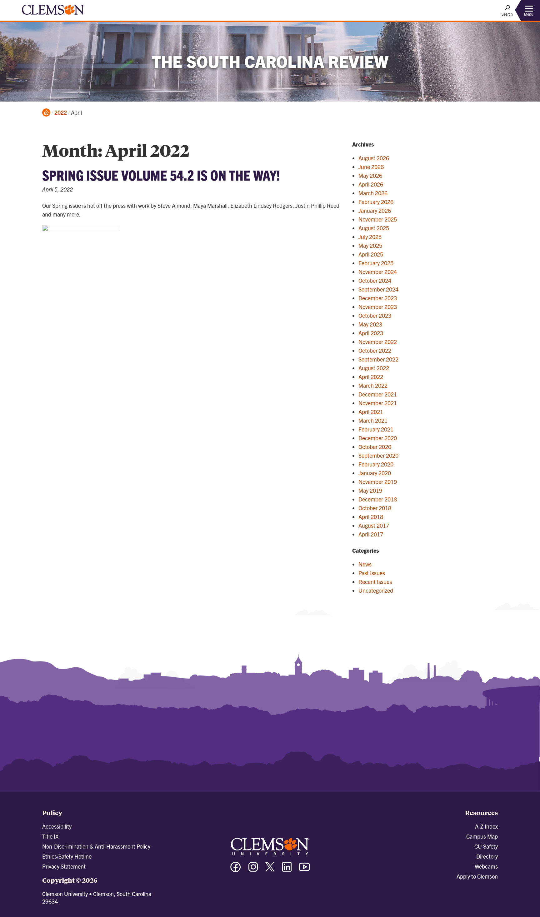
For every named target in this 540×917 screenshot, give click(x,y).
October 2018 (374, 507)
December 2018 (377, 499)
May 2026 (370, 175)
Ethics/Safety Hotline (67, 856)
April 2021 (370, 411)
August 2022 (373, 367)
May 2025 (370, 245)
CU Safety (486, 846)
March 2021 (373, 420)
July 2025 (370, 236)
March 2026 (373, 193)
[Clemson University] (53, 15)
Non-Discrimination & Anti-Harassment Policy (96, 846)
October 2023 (374, 315)
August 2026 (373, 158)
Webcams (486, 866)
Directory (487, 856)
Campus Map (482, 836)
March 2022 (373, 385)
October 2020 (374, 446)
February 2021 (375, 429)
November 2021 (377, 402)
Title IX (50, 836)
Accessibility (57, 826)
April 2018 (370, 516)
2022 (60, 112)
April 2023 (370, 332)
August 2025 (373, 228)
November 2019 (377, 481)
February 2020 (375, 464)
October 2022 (374, 350)
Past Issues (371, 572)
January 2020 (374, 472)
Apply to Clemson (477, 876)
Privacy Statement (64, 866)
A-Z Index (486, 826)
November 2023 (377, 306)
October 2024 (374, 280)
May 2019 (370, 490)
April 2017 (370, 534)
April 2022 (370, 376)
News (365, 564)
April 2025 (370, 254)
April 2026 (370, 184)
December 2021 (377, 394)
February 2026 (375, 201)
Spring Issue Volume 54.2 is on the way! (161, 174)
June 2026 (371, 166)
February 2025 (375, 263)
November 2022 (377, 341)
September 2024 (378, 289)
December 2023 (377, 298)
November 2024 (377, 271)
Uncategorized (375, 590)
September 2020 (378, 455)
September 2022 (378, 359)
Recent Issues (375, 581)
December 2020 (377, 437)
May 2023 (370, 324)
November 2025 (377, 219)
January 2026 (374, 210)
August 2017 (373, 525)
